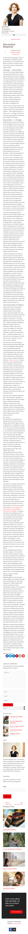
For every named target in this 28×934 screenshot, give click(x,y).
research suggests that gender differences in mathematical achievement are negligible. (12, 509)
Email (4, 786)
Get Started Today (16, 911)
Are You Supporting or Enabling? (12, 849)
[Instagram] (14, 929)
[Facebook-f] (10, 929)
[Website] (14, 700)
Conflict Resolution (15, 39)
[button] (14, 35)
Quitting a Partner (15, 733)
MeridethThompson (6, 28)
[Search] (24, 708)
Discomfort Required (16, 730)
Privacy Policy (17, 923)
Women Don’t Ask (13, 360)
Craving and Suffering (16, 716)
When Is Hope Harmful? (17, 726)
